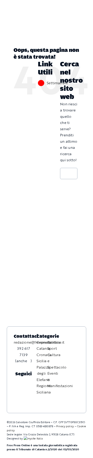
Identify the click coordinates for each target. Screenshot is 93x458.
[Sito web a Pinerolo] (33, 438)
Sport (52, 348)
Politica (53, 342)
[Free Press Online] (69, 5)
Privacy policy (65, 426)
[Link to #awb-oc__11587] (14, 9)
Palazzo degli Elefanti (43, 373)
